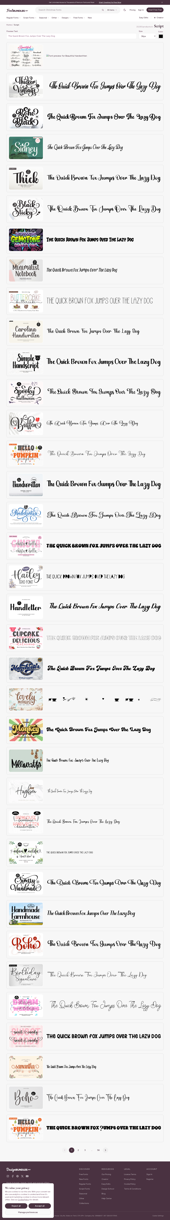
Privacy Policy (129, 1179)
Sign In (141, 10)
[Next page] (105, 1150)
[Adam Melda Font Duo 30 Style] (26, 852)
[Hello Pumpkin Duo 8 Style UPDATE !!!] (26, 1128)
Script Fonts (84, 1189)
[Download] (33, 48)
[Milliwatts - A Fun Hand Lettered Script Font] (26, 761)
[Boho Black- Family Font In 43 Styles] (26, 117)
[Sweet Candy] (26, 1036)
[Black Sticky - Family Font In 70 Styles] (26, 209)
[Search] (102, 10)
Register (149, 1179)
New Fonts (83, 1179)
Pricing (132, 10)
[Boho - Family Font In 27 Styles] (26, 944)
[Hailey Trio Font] (26, 577)
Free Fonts (83, 1174)
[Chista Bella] (26, 546)
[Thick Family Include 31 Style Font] (26, 178)
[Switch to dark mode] (125, 10)
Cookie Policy (129, 1184)
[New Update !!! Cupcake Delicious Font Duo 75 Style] (26, 638)
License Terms (130, 1174)
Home (9, 25)
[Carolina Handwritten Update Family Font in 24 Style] (26, 332)
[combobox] (69, 10)
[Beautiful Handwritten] (26, 56)
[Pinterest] (17, 1176)
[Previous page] (64, 1150)
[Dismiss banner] (162, 2)
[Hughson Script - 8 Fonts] (26, 791)
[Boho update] (26, 1098)
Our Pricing (106, 1174)
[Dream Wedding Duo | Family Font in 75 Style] (26, 1006)
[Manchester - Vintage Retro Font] (26, 669)
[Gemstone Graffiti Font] (26, 240)
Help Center (107, 1198)
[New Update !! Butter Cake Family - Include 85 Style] (26, 301)
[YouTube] (27, 1176)
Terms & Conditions (132, 1189)
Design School (108, 1189)
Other (81, 1198)
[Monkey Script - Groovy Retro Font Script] (26, 730)
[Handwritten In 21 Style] (26, 485)
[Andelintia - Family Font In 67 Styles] (26, 515)
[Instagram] (7, 1176)
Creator (105, 1179)
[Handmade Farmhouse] (26, 914)
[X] (22, 1176)
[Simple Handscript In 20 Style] (26, 362)
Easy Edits (106, 1184)
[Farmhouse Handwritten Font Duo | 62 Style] (26, 822)
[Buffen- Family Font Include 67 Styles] (26, 423)
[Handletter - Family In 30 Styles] (26, 607)
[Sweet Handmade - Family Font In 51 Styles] (26, 883)
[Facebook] (12, 1176)
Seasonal (83, 1194)
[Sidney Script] (26, 148)
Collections (84, 1203)
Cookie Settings (158, 1216)
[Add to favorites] (39, 48)
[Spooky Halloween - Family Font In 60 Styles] (26, 393)
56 (98, 1150)
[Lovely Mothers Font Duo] (26, 699)
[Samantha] (26, 1067)
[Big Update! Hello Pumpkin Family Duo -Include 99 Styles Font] (26, 454)
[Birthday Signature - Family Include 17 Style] (26, 975)
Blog (103, 1194)
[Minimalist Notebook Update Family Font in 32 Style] (26, 270)
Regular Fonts (85, 1184)
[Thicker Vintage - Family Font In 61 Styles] (26, 86)
